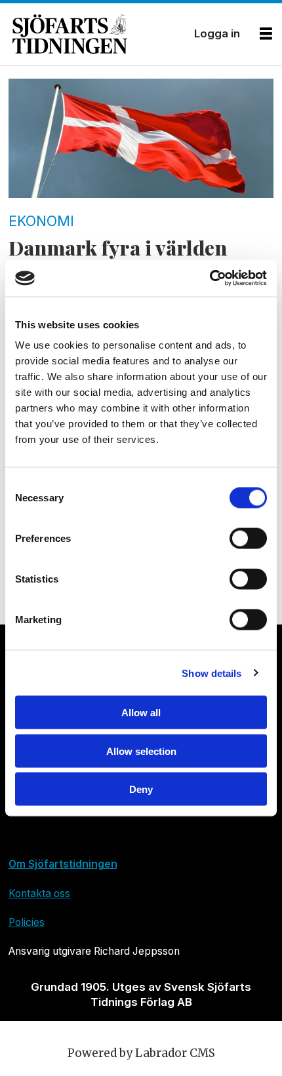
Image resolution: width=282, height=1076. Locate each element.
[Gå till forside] (98, 34)
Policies (27, 922)
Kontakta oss (39, 893)
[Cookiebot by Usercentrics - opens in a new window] (209, 278)
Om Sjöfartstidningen (63, 864)
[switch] (248, 538)
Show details (211, 672)
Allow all (141, 712)
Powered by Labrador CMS (141, 1053)
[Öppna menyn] (266, 34)
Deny (141, 789)
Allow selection (141, 750)
